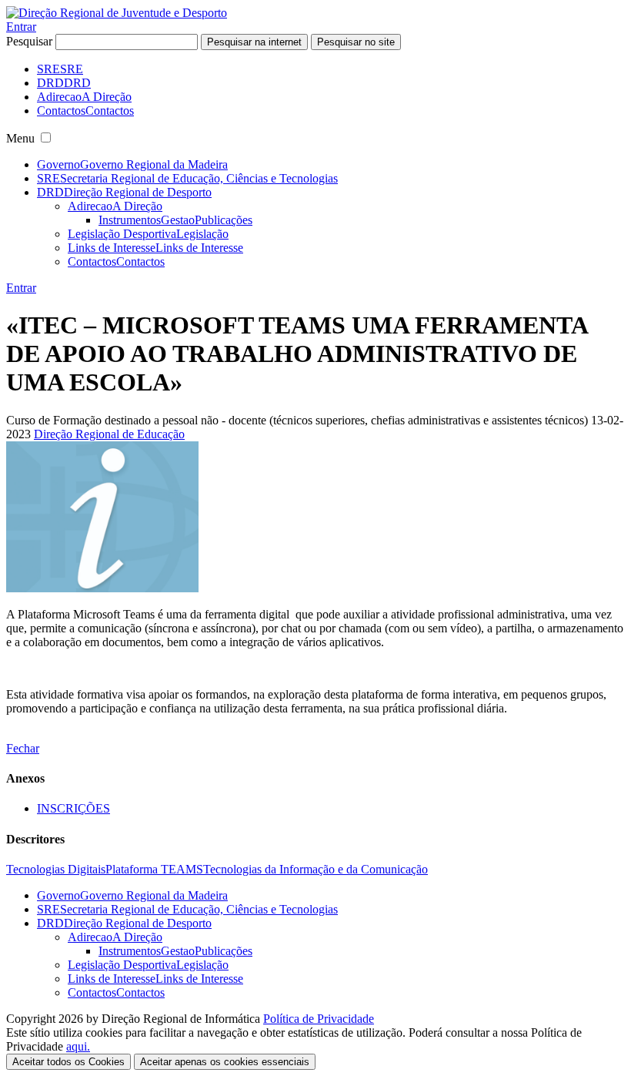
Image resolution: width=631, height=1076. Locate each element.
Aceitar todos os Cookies (68, 1062)
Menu (20, 138)
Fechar (22, 748)
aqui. (78, 1046)
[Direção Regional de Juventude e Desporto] (116, 12)
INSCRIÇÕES (73, 808)
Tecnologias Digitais (55, 869)
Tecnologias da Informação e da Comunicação (315, 869)
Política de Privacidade (318, 1018)
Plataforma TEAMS (154, 869)
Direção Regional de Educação (109, 434)
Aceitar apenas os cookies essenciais (224, 1062)
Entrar (21, 26)
